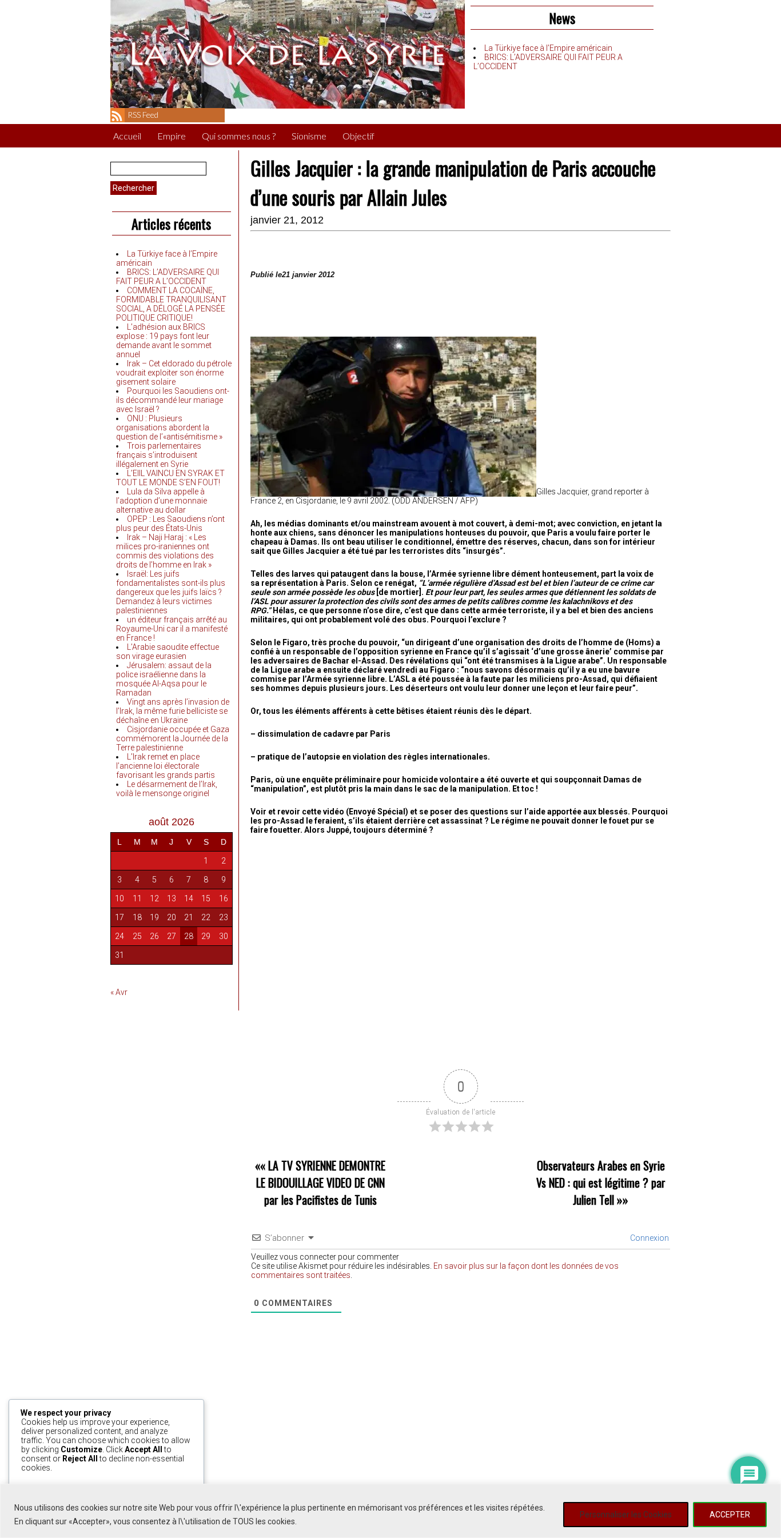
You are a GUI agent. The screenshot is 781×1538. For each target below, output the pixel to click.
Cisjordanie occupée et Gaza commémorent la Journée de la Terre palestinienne (172, 738)
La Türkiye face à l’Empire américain (548, 48)
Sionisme (309, 135)
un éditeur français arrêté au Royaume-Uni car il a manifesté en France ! (172, 628)
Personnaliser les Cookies (626, 1514)
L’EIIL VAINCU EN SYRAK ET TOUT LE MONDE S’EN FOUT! (170, 478)
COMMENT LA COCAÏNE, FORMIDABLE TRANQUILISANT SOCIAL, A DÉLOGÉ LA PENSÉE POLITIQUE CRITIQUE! (171, 304)
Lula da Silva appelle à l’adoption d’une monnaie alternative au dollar (161, 500)
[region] (390, 1511)
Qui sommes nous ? (239, 135)
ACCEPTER (730, 1514)
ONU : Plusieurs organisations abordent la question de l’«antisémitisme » (169, 427)
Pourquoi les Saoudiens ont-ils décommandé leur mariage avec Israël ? (172, 400)
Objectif (358, 135)
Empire (171, 135)
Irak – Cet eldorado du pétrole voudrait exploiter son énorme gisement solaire (174, 372)
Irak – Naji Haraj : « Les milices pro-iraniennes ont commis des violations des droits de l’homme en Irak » (165, 551)
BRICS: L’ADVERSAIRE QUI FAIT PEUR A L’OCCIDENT (167, 276)
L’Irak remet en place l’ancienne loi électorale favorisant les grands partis (165, 766)
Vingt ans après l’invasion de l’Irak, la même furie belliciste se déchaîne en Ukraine (172, 711)
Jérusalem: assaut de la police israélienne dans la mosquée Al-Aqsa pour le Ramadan (164, 679)
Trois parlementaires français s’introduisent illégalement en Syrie (158, 455)
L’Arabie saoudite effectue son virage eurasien (167, 651)
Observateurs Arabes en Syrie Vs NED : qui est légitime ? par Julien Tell (601, 1182)
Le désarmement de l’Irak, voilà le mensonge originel (166, 789)
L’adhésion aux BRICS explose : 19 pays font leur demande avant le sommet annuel (164, 340)
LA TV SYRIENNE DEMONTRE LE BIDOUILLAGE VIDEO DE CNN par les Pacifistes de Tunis (321, 1182)
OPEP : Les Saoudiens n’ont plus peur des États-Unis (170, 523)
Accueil (127, 135)
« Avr (118, 992)
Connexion (648, 1238)
